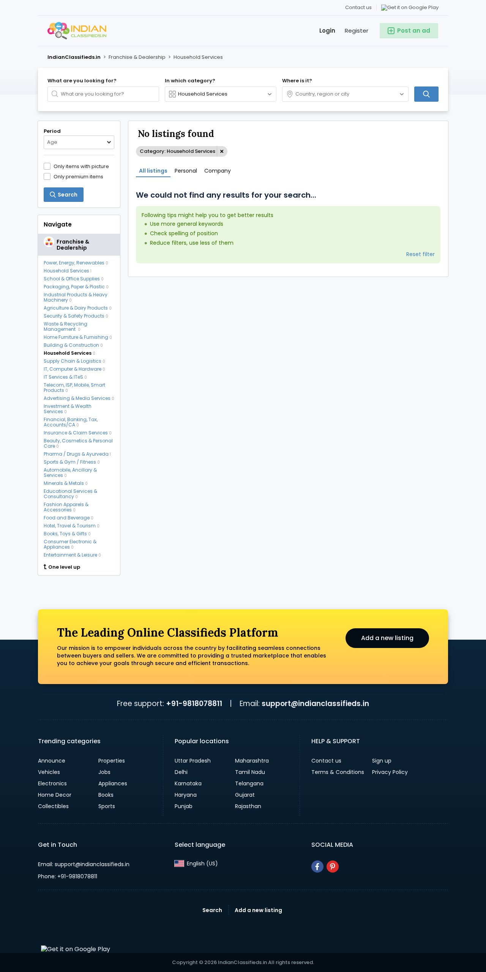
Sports (106, 806)
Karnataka (188, 783)
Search (212, 910)
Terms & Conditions (337, 772)
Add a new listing (387, 638)
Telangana (249, 783)
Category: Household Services (177, 151)
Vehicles (49, 772)
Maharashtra (252, 760)
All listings (153, 171)
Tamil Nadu (250, 772)
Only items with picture (81, 166)
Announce (51, 760)
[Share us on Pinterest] (333, 866)
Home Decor (54, 795)
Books (106, 795)
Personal (186, 171)
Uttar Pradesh (193, 760)
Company (217, 171)
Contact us (358, 7)
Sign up (381, 760)
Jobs (104, 772)
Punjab (184, 806)
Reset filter (420, 254)
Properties (111, 760)
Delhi (181, 772)
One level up (64, 567)
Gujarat (245, 795)
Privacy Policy (390, 772)
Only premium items (78, 176)
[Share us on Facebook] (317, 866)
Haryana (186, 795)
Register (356, 31)
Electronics (52, 783)
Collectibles (53, 806)
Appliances (112, 783)
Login (327, 31)
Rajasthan (248, 806)
